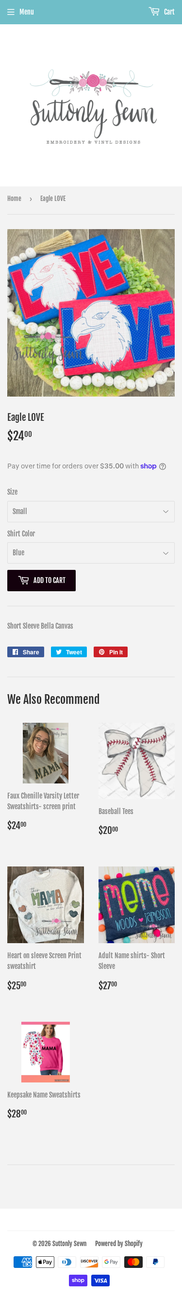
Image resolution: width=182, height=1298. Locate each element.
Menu (26, 12)
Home (14, 198)
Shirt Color (21, 534)
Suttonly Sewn (69, 1244)
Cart (169, 12)
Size (12, 492)
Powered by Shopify (119, 1244)
